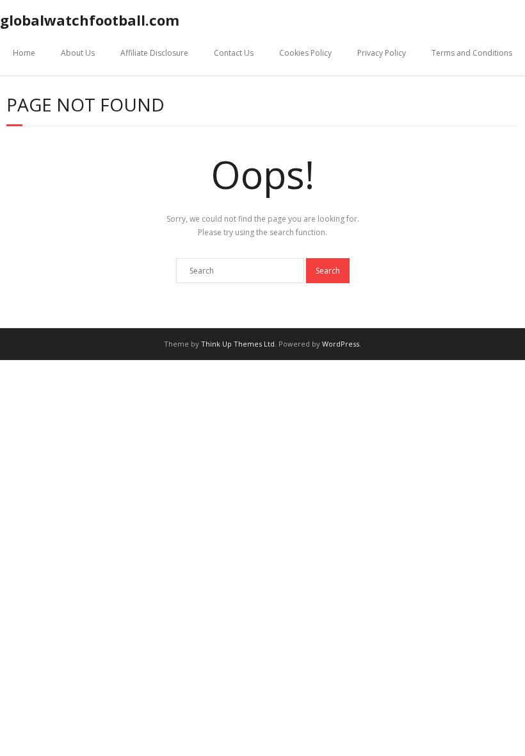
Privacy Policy (381, 52)
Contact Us (234, 52)
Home (24, 52)
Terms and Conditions (472, 52)
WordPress (340, 344)
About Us (78, 52)
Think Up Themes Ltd (238, 344)
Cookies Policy (305, 52)
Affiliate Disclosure (154, 52)
